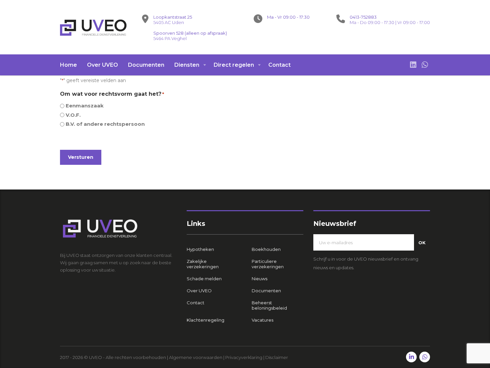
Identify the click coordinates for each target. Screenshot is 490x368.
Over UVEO (102, 65)
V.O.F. (73, 115)
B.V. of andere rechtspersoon (105, 124)
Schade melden (204, 278)
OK (422, 242)
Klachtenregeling (205, 320)
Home (68, 65)
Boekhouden (266, 249)
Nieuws (259, 278)
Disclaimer (276, 357)
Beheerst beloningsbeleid (269, 305)
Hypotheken (200, 249)
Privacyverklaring (243, 357)
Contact (279, 65)
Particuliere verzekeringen (268, 264)
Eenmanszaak (85, 105)
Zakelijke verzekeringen (203, 264)
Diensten (186, 65)
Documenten (146, 65)
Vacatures (262, 320)
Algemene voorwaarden (195, 357)
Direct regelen (234, 65)
